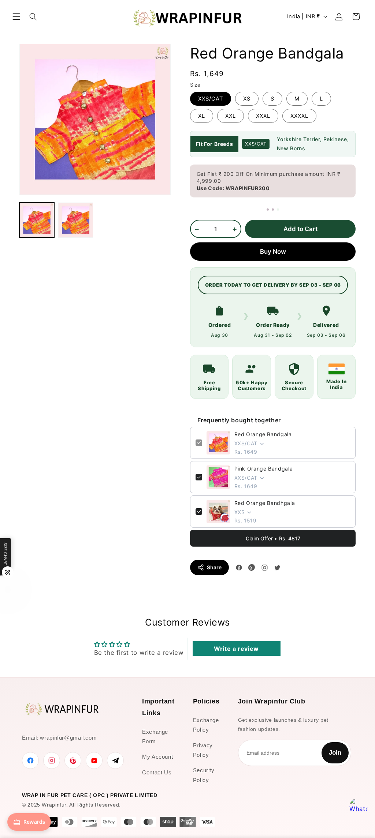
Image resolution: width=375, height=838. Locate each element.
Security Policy (204, 775)
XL (201, 116)
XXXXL (299, 116)
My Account (157, 757)
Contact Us (156, 772)
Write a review (236, 648)
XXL (230, 116)
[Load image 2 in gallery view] (75, 220)
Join (335, 752)
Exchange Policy (206, 725)
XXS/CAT (210, 98)
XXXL (263, 116)
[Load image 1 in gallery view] (37, 220)
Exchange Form (155, 736)
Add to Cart (300, 229)
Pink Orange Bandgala (263, 468)
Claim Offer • (273, 538)
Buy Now (273, 251)
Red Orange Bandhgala (264, 503)
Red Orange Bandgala (263, 434)
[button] (16, 16)
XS (246, 98)
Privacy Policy (203, 750)
